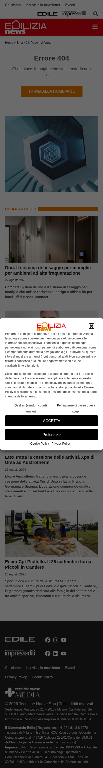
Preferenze (51, 434)
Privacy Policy (61, 443)
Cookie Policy (39, 443)
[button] (91, 326)
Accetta (51, 421)
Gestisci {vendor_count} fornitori (30, 408)
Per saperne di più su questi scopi (76, 408)
